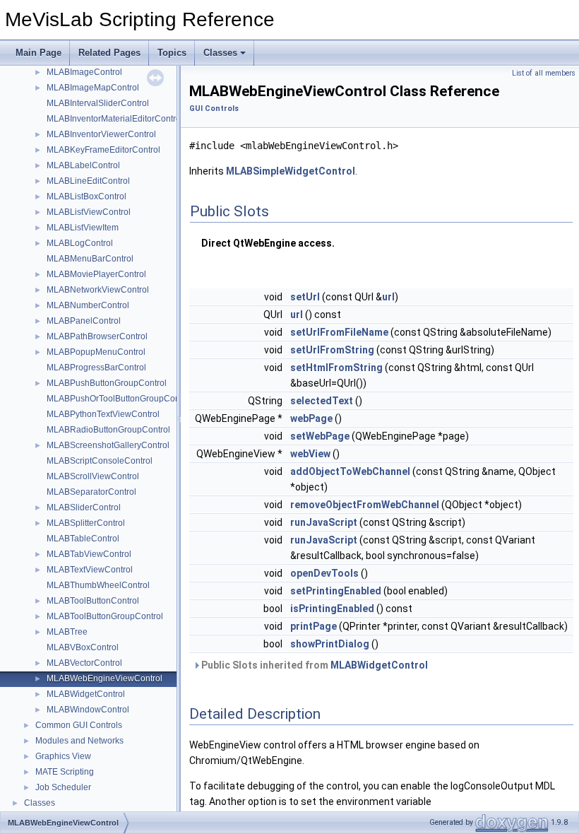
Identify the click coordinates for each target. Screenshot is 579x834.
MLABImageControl (84, 72)
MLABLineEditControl (88, 181)
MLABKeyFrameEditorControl (103, 150)
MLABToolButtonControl (93, 601)
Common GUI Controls (78, 725)
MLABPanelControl (84, 321)
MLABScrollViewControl (93, 476)
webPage (311, 418)
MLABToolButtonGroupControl (105, 616)
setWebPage (320, 436)
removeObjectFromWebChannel (364, 504)
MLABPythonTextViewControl (103, 414)
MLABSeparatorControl (91, 492)
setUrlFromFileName (339, 332)
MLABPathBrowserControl (97, 336)
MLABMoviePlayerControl (96, 274)
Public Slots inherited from (313, 665)
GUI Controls (214, 108)
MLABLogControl (80, 243)
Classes (220, 52)
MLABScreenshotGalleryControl (108, 445)
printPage (313, 626)
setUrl (305, 297)
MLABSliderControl (84, 507)
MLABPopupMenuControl (96, 352)
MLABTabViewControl (89, 554)
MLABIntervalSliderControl (98, 103)
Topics (171, 52)
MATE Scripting (64, 772)
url (388, 297)
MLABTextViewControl (90, 570)
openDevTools (324, 573)
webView (310, 453)
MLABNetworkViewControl (98, 290)
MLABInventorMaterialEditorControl (115, 119)
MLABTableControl (83, 539)
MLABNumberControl (88, 305)
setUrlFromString (332, 350)
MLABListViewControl (89, 212)
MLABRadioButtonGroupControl (108, 430)
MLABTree (67, 632)
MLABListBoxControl (86, 196)
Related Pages (109, 52)
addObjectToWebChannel (350, 471)
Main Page (38, 52)
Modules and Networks (79, 741)
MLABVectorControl (84, 663)
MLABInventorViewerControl (101, 134)
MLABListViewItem (83, 228)
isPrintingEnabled (332, 608)
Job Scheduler (63, 787)
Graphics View (63, 756)
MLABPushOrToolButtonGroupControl (119, 399)
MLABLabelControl (83, 165)
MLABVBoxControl (83, 647)
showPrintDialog (329, 644)
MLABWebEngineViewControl (104, 678)
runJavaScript (323, 522)
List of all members (543, 73)
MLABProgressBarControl (96, 367)
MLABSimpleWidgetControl (290, 171)
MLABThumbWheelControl (98, 585)
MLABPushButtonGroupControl (107, 383)
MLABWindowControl (88, 710)
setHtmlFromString (336, 367)
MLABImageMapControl (93, 88)
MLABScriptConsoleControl (100, 461)
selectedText (321, 400)
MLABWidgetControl (86, 694)
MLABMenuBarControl (90, 259)
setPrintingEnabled (335, 591)
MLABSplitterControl (86, 523)
